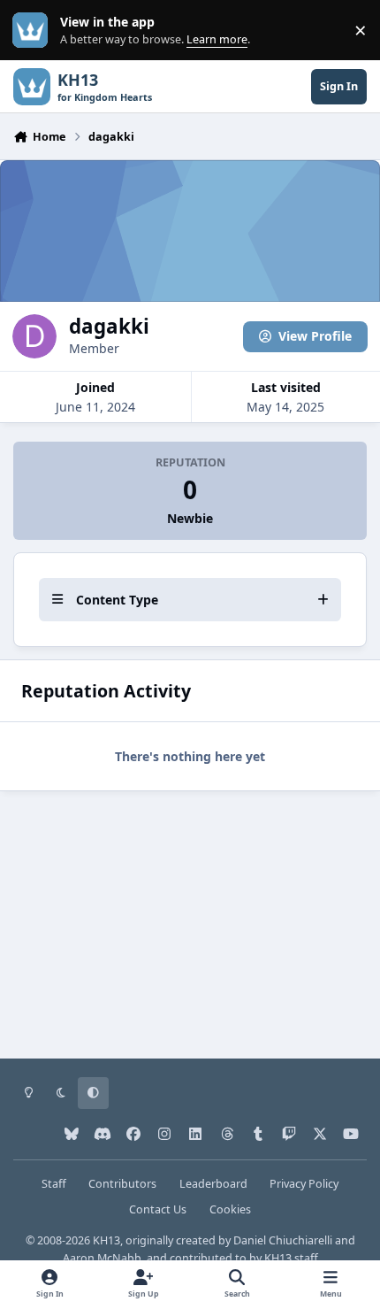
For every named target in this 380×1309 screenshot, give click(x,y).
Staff (54, 1183)
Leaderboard (213, 1183)
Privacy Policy (304, 1183)
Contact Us (157, 1209)
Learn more (34, 30)
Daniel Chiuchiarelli (282, 1240)
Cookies (230, 1209)
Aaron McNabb (102, 1258)
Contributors (122, 1183)
